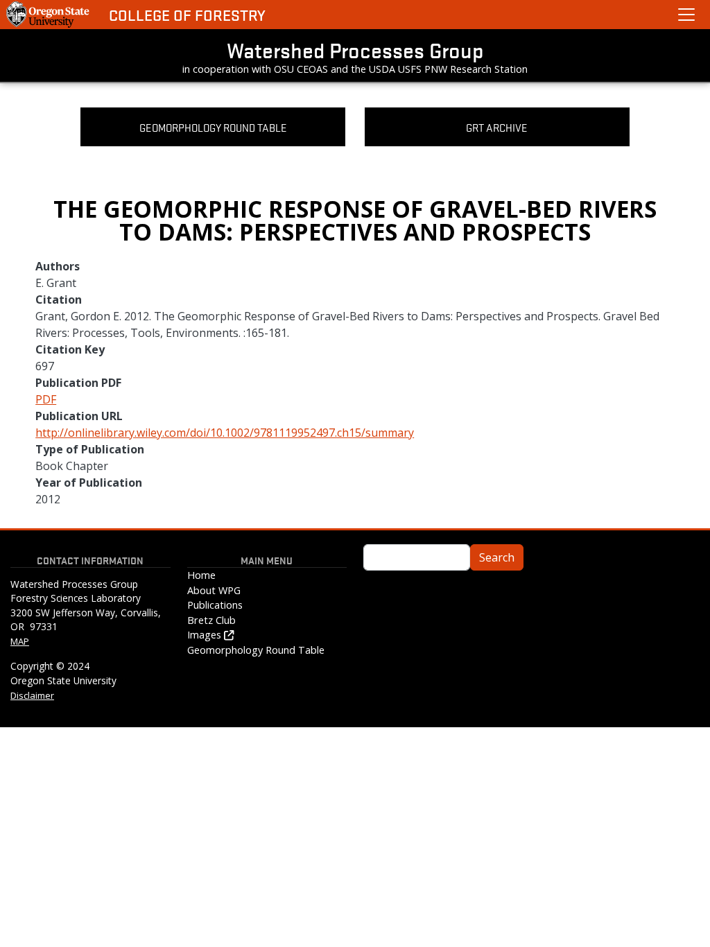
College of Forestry (187, 15)
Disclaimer (32, 695)
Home (201, 575)
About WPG (214, 590)
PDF (45, 399)
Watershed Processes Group (355, 50)
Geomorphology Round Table (255, 650)
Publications (215, 604)
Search (496, 557)
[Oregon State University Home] (49, 14)
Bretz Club (211, 620)
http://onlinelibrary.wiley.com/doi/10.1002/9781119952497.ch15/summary (224, 432)
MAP (19, 641)
